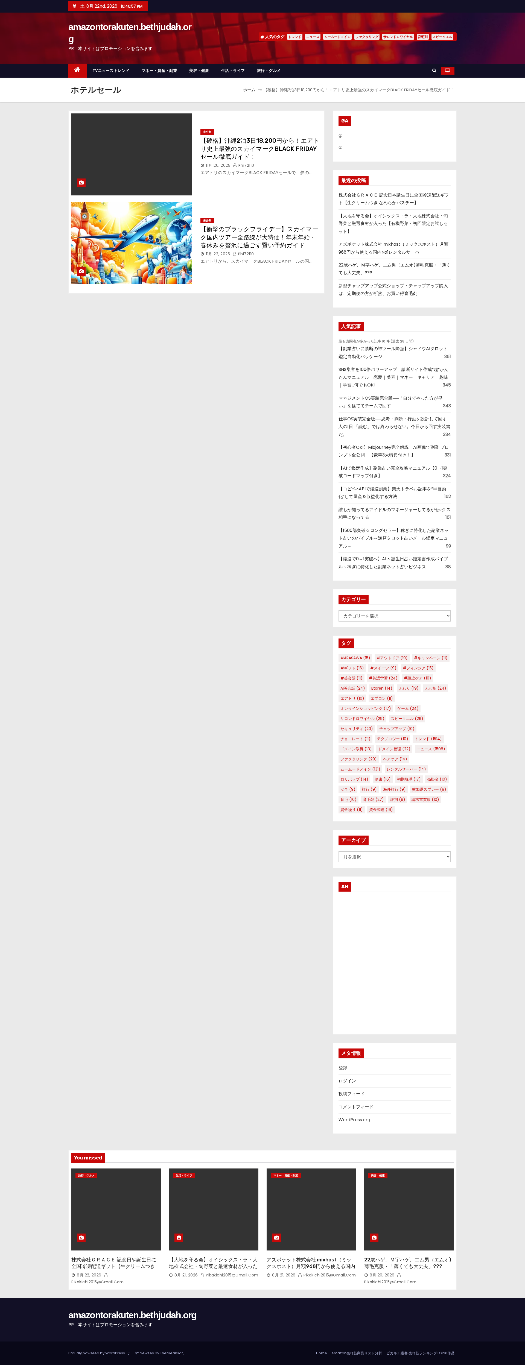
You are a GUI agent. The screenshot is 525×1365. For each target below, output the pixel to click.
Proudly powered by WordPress (97, 1353)
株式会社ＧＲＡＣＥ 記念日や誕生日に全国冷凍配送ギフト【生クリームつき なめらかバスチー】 (113, 1266)
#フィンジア (418, 668)
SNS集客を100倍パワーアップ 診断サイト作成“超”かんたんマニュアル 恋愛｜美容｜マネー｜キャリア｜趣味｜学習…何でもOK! (393, 377)
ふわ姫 (435, 688)
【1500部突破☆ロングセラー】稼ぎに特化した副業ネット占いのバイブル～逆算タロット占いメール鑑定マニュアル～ (394, 538)
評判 (397, 799)
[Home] (77, 71)
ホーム (249, 90)
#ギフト (352, 668)
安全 (347, 789)
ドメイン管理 (394, 749)
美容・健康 (199, 70)
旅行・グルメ (269, 70)
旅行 (369, 789)
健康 (383, 779)
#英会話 (351, 678)
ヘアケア (395, 759)
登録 (343, 1068)
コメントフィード (356, 1107)
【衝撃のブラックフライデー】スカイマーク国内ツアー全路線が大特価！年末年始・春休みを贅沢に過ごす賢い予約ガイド (259, 237)
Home (321, 1353)
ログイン (347, 1081)
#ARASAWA (355, 658)
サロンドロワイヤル (398, 36)
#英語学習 (383, 678)
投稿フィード (352, 1094)
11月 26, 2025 (218, 165)
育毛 (348, 799)
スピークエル (442, 36)
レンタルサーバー (406, 769)
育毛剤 (423, 36)
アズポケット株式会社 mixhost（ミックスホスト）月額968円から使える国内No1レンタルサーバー (311, 1266)
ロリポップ (354, 779)
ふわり (409, 688)
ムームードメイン (337, 36)
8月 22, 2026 (89, 1275)
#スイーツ (383, 668)
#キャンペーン (431, 658)
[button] (434, 70)
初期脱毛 (409, 779)
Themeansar (171, 1353)
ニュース (312, 36)
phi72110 (245, 165)
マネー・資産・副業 (159, 70)
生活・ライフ (233, 70)
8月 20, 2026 (382, 1275)
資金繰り (351, 809)
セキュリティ (356, 728)
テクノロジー (392, 739)
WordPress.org (354, 1120)
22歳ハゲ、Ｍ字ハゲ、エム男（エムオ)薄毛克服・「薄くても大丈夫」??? (407, 1263)
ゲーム (408, 708)
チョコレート (355, 739)
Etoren (381, 688)
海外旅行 (394, 789)
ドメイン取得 (356, 749)
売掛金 (437, 779)
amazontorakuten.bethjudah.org (132, 1315)
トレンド (294, 36)
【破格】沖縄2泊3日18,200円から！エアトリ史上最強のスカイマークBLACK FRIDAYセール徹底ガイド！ (260, 148)
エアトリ (352, 698)
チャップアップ (397, 728)
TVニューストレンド (111, 70)
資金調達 (381, 809)
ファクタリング (366, 36)
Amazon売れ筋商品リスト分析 (356, 1353)
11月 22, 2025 (218, 254)
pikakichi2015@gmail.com (231, 1275)
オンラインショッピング (365, 708)
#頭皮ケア (417, 678)
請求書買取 (425, 799)
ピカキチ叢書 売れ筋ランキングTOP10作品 (420, 1353)
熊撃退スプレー (429, 789)
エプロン (382, 698)
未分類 (207, 132)
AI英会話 (352, 688)
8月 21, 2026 (186, 1275)
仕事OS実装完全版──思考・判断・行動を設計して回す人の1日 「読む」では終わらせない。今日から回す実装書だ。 (394, 427)
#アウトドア (392, 658)
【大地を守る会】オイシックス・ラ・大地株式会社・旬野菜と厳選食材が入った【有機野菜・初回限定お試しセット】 (393, 224)
